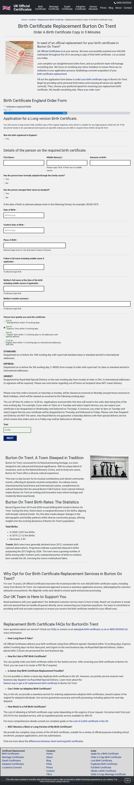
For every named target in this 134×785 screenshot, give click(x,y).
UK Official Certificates (48, 51)
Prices (103, 8)
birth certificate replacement (52, 74)
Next (10, 438)
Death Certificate (67, 8)
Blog (111, 8)
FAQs (53, 629)
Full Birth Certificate (101, 767)
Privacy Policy (76, 782)
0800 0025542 (123, 2)
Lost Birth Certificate (101, 760)
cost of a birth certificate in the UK (90, 721)
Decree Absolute (93, 8)
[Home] (6, 8)
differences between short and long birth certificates (56, 741)
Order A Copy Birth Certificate (106, 757)
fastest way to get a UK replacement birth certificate (31, 683)
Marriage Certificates (13, 757)
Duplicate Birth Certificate (104, 764)
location (32, 20)
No (7, 183)
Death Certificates (11, 760)
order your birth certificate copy (91, 79)
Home (24, 20)
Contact (128, 8)
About (118, 8)
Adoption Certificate (80, 8)
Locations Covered (11, 767)
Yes (7, 139)
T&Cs (49, 774)
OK (127, 780)
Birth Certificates (10, 753)
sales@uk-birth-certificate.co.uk (90, 629)
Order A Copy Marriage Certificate (108, 774)
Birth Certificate (40, 8)
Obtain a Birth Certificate (103, 771)
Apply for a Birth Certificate (105, 753)
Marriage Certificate (53, 8)
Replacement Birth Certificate (51, 20)
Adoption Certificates (13, 764)
